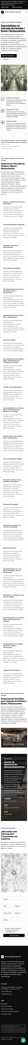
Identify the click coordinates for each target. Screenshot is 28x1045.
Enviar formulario (14, 935)
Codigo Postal (7, 913)
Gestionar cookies (17, 7)
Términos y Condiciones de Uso (10, 1011)
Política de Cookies (6, 1006)
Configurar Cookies (6, 1014)
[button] (14, 873)
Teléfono (17, 906)
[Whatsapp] (23, 1040)
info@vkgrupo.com (6, 994)
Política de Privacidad (7, 1009)
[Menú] (26, 12)
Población (18, 913)
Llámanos (5, 59)
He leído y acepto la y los (13, 930)
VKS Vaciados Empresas (13, 12)
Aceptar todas (4, 7)
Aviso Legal (4, 1004)
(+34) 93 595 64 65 (6, 991)
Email (5, 906)
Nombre (5, 899)
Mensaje (6, 920)
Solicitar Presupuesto (8, 55)
